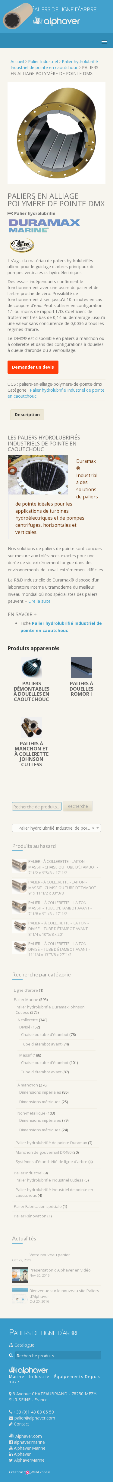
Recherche (77, 806)
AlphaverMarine (29, 1460)
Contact (21, 1424)
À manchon (27, 1085)
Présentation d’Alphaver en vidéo (60, 1270)
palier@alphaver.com (34, 1418)
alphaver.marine (29, 1442)
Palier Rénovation (30, 1216)
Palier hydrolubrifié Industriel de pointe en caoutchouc (54, 64)
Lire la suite (39, 601)
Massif (25, 1055)
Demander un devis (33, 367)
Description (27, 414)
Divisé (24, 1027)
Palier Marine (26, 999)
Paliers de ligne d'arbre (63, 8)
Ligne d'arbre (26, 990)
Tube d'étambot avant (41, 1044)
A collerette (27, 1019)
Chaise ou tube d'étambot (44, 1034)
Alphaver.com (28, 1436)
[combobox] (56, 828)
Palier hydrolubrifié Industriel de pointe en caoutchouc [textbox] (58, 828)
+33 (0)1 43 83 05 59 (33, 1412)
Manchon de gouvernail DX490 (43, 1152)
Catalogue (23, 1345)
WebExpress (40, 1472)
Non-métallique (31, 1113)
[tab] (27, 414)
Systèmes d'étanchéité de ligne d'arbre (51, 1161)
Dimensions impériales (40, 1092)
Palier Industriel (43, 61)
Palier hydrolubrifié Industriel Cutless (49, 1180)
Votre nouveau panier (50, 1254)
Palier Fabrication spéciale (38, 1206)
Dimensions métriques (40, 1101)
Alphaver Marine (29, 1448)
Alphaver (22, 1454)
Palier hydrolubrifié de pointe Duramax (51, 1142)
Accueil (17, 61)
